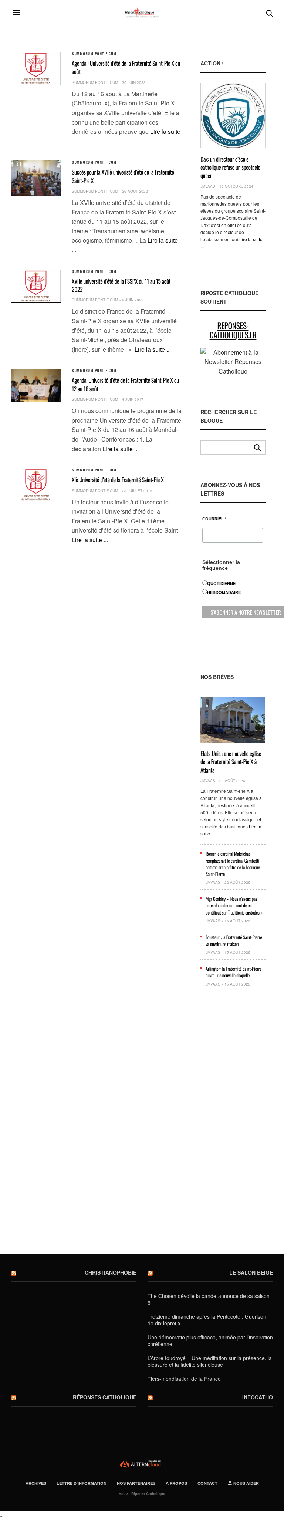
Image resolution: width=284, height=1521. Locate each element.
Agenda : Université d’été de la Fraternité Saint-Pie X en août (126, 67)
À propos (176, 1483)
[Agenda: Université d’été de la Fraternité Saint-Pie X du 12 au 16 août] (36, 385)
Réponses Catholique (104, 1397)
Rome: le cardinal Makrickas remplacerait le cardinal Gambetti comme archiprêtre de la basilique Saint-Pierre (233, 864)
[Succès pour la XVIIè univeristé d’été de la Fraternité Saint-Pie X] (36, 177)
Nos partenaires (136, 1483)
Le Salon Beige (251, 1272)
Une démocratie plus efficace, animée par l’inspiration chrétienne (210, 1341)
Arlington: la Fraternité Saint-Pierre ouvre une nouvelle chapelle (233, 972)
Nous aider (245, 1483)
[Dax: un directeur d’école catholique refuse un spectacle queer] (233, 115)
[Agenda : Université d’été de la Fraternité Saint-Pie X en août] (36, 68)
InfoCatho (257, 1397)
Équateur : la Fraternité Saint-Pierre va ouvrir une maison (234, 940)
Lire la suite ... (153, 349)
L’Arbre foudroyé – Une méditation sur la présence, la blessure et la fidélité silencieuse (210, 1361)
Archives (36, 1483)
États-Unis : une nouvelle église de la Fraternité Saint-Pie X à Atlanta (230, 761)
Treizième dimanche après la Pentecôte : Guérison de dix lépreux (207, 1320)
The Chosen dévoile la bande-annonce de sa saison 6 (209, 1299)
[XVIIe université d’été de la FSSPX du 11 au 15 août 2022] (36, 286)
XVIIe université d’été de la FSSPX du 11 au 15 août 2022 (121, 285)
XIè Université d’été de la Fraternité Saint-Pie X (118, 479)
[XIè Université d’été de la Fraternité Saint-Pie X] (36, 484)
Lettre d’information (81, 1483)
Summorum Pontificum (94, 53)
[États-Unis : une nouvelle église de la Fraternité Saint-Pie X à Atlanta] (233, 720)
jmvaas (207, 186)
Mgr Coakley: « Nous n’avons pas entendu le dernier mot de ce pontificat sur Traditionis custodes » (234, 905)
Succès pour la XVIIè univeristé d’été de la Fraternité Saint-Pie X (123, 176)
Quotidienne (221, 583)
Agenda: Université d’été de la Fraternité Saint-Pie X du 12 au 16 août (125, 384)
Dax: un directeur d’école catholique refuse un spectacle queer (230, 167)
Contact (207, 1483)
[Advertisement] (233, 1124)
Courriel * (214, 519)
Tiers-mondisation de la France (184, 1378)
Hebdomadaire (224, 592)
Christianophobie (110, 1272)
